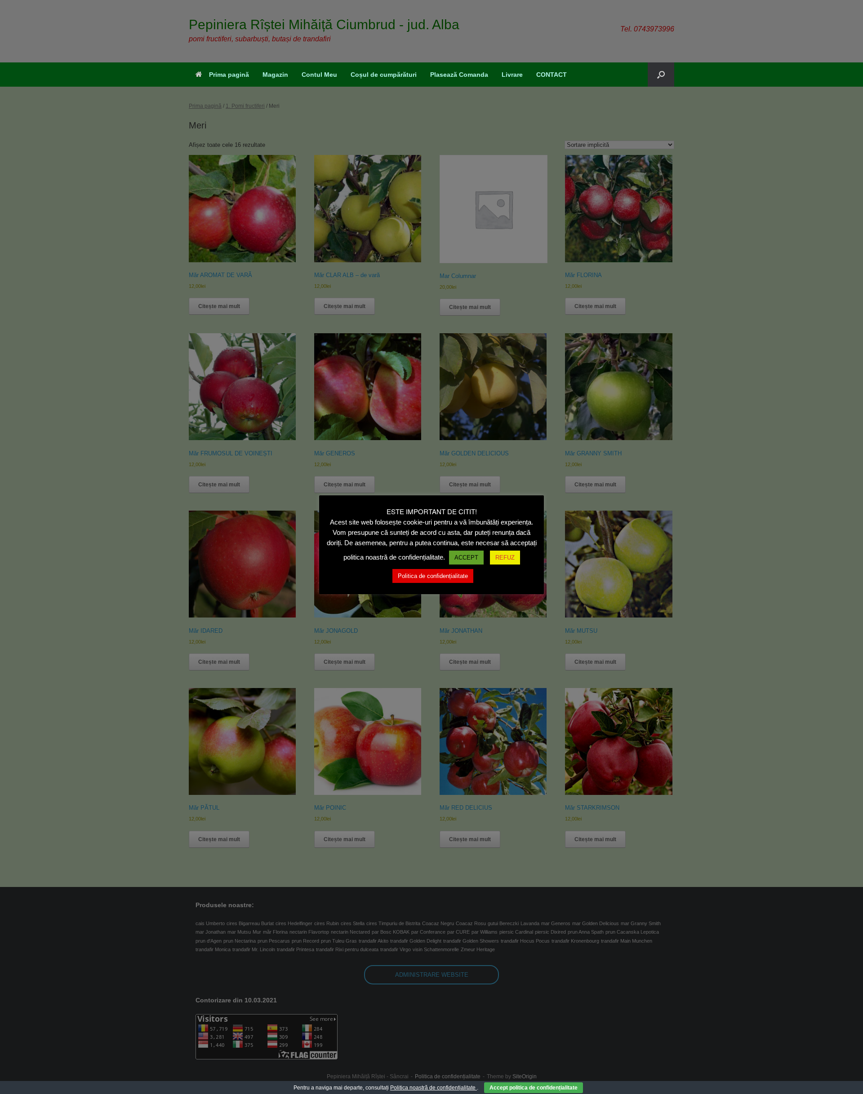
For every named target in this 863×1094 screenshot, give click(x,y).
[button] (661, 74)
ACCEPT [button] (466, 557)
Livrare (512, 74)
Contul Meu (319, 74)
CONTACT (551, 74)
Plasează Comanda (459, 74)
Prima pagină (229, 74)
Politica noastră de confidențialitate (433, 1088)
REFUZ (505, 557)
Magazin (275, 74)
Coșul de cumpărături (384, 74)
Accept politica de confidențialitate (533, 1088)
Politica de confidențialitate (433, 576)
